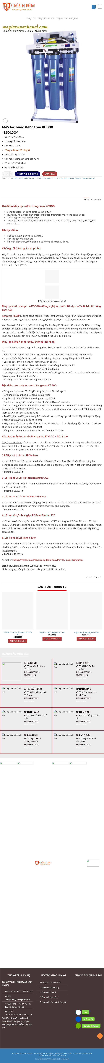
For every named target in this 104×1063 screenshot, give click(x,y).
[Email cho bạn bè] (17, 184)
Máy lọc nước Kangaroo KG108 (86, 632)
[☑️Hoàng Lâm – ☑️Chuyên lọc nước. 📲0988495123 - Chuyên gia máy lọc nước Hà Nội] (19, 7)
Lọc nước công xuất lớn (19, 178)
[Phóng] (5, 120)
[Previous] (2, 620)
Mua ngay (50, 174)
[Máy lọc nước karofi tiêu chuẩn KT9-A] (18, 611)
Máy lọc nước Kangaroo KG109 (52, 632)
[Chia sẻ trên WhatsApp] (4, 184)
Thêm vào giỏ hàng (27, 174)
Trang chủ (30, 18)
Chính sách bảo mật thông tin (52, 1055)
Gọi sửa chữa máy (91, 1026)
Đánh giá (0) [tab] (96, 199)
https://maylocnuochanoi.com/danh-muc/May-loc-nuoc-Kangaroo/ (48, 559)
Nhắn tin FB (88, 1019)
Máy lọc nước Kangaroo (67, 18)
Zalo (85, 1012)
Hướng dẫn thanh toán (22, 1053)
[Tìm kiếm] (100, 7)
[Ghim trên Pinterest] (22, 184)
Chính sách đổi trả (63, 1053)
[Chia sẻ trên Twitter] (13, 184)
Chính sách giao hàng (43, 1053)
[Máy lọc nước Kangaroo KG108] (86, 611)
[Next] (102, 620)
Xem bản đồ (29, 678)
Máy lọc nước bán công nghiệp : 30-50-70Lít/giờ (45, 178)
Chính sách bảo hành (82, 1053)
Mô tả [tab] (86, 199)
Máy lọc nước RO (46, 18)
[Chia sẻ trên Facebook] (9, 184)
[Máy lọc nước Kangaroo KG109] (52, 611)
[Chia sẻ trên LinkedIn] (26, 184)
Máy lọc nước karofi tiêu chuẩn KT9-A (18, 633)
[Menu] (94, 7)
